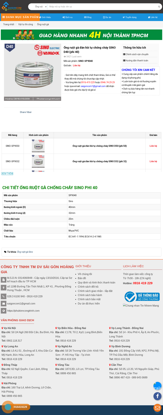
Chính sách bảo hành (90, 295)
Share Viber (26, 112)
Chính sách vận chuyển (137, 54)
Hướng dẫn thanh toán (137, 60)
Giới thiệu (46, 17)
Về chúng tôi (85, 274)
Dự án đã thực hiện (89, 303)
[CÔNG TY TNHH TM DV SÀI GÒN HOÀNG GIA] (12, 6)
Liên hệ (153, 17)
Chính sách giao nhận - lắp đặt (95, 291)
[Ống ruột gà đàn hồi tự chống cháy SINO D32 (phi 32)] (38, 161)
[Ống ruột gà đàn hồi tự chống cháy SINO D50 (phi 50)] (38, 145)
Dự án (108, 17)
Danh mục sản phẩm (22, 17)
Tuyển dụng (130, 17)
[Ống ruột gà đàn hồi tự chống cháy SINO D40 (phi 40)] (32, 72)
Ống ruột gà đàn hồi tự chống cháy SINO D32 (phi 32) (100, 161)
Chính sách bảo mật (89, 299)
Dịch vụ (68, 17)
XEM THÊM (7, 173)
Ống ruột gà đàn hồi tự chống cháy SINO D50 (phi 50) (100, 146)
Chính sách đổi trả (88, 286)
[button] (157, 408)
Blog (89, 17)
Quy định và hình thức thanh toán (96, 282)
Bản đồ (82, 278)
